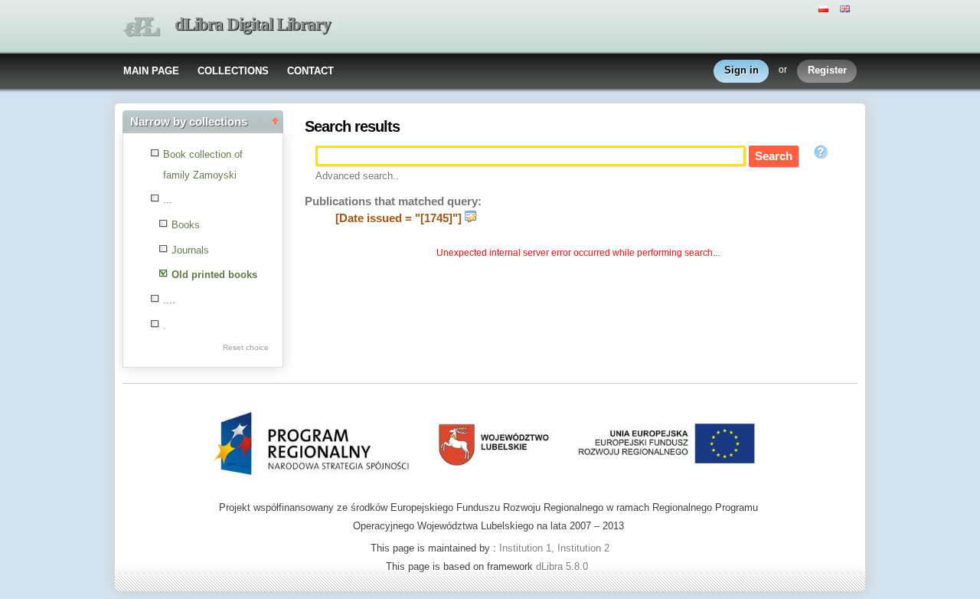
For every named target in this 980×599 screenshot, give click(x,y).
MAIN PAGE (151, 71)
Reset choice (246, 347)
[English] (847, 7)
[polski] (825, 7)
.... (169, 300)
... (167, 199)
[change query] (471, 218)
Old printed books (214, 274)
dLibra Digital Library (253, 24)
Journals (190, 250)
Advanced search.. (357, 176)
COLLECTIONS (233, 71)
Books (186, 225)
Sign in (741, 70)
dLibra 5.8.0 (563, 566)
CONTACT (310, 71)
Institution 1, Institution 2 (554, 548)
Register (827, 70)
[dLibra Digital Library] (141, 27)
